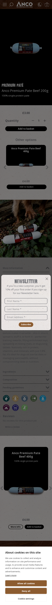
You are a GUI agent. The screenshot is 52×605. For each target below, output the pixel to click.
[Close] (47, 279)
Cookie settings (26, 598)
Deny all (26, 591)
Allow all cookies (26, 583)
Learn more (10, 575)
